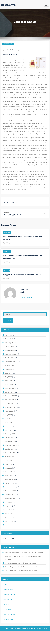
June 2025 (8, 373)
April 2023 (8, 472)
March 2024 (9, 430)
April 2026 (8, 335)
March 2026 (9, 339)
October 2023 (9, 449)
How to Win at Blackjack (12, 215)
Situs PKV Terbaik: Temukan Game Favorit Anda (21, 571)
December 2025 (10, 350)
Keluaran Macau (8, 589)
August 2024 (9, 411)
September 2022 (10, 498)
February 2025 (10, 388)
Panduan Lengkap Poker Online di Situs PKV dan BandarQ (24, 553)
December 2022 (10, 487)
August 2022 (9, 502)
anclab (7, 50)
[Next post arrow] (45, 213)
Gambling (15, 50)
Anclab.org (8, 4)
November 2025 (10, 354)
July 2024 (8, 415)
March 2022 (9, 521)
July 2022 (8, 506)
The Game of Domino (11, 203)
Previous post (8, 200)
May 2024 (8, 422)
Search (8, 320)
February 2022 (10, 525)
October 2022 (9, 494)
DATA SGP (6, 585)
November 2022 (10, 491)
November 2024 (10, 399)
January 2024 (9, 437)
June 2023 (8, 464)
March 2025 (9, 384)
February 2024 (10, 434)
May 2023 (8, 468)
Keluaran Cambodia (9, 594)
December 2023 (10, 441)
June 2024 (8, 418)
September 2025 (10, 361)
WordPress (20, 628)
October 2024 (9, 403)
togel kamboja (8, 619)
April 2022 (8, 517)
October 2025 (9, 358)
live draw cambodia (9, 614)
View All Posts (25, 297)
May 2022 (8, 513)
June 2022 (8, 510)
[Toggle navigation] (46, 5)
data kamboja (7, 599)
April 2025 (8, 380)
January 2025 (9, 392)
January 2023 (9, 483)
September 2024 (10, 407)
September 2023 (10, 453)
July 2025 (8, 369)
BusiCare (33, 628)
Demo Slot (6, 604)
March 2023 (9, 475)
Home (19, 25)
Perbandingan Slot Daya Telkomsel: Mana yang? (21, 567)
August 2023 (9, 456)
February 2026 (10, 343)
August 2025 (9, 365)
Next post (7, 212)
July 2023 (8, 460)
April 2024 (8, 426)
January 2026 (9, 346)
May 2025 (8, 377)
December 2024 (10, 396)
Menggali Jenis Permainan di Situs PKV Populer (22, 275)
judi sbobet (7, 609)
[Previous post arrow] (45, 201)
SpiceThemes (42, 628)
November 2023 (10, 445)
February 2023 (10, 479)
